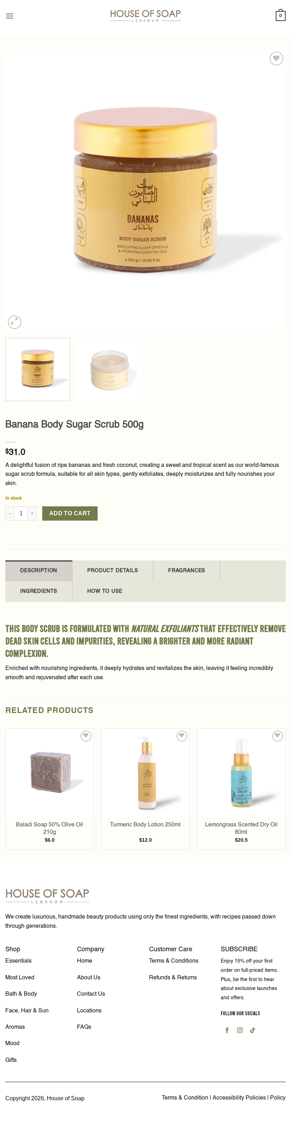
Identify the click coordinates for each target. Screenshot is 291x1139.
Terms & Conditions (173, 961)
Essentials (18, 961)
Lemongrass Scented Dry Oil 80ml (241, 828)
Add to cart (70, 513)
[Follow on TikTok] (253, 1031)
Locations (89, 1011)
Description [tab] (38, 570)
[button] (9, 16)
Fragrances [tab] (186, 570)
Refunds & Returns (173, 978)
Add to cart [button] (50, 813)
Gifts (11, 1060)
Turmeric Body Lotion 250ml (145, 825)
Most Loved (19, 978)
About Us (88, 978)
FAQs (84, 1027)
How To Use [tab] (104, 591)
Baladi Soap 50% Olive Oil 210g (49, 828)
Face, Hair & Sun (27, 1011)
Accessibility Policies (240, 1098)
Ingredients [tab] (38, 591)
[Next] (271, 190)
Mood (12, 1044)
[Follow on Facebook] (227, 1031)
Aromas (15, 1027)
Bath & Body (21, 994)
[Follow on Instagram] (240, 1031)
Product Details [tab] (112, 570)
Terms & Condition (185, 1098)
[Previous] (19, 190)
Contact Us (91, 994)
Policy (278, 1098)
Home (84, 961)
